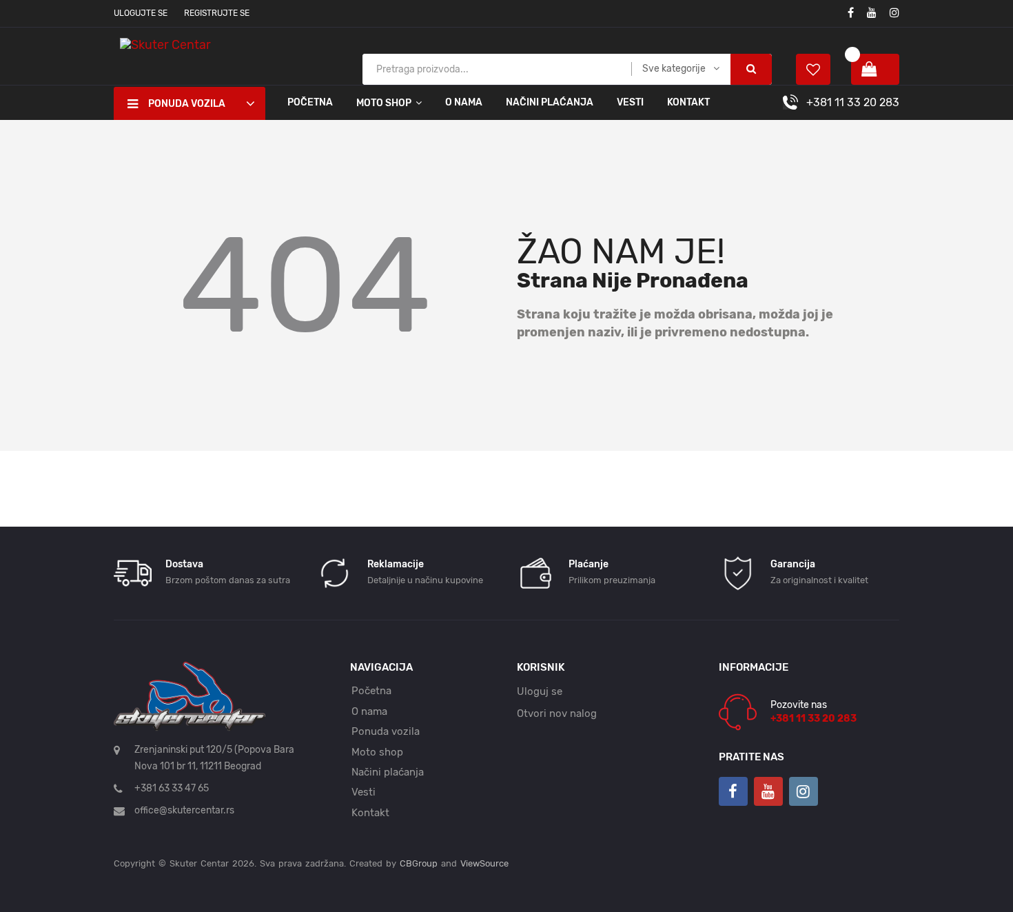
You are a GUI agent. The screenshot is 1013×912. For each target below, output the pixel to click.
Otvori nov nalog (557, 713)
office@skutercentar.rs (184, 810)
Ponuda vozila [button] (186, 104)
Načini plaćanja (549, 102)
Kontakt (688, 102)
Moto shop (377, 752)
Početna (310, 102)
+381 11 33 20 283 (852, 102)
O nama (463, 102)
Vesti (630, 102)
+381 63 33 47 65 (171, 788)
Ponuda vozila (385, 731)
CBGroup (419, 863)
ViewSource (484, 863)
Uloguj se (539, 691)
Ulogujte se (140, 13)
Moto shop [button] (383, 103)
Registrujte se (216, 13)
